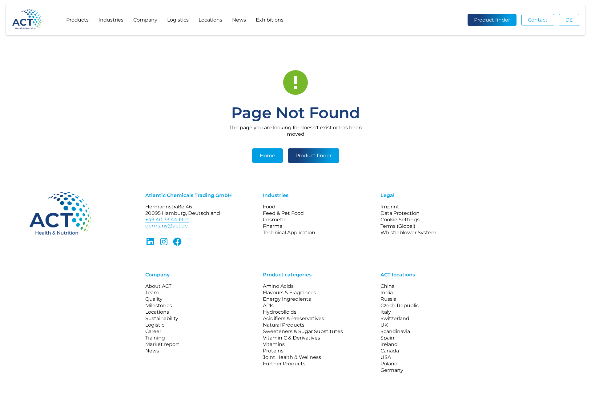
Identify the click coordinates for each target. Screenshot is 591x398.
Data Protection (400, 213)
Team (152, 292)
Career (153, 331)
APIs (268, 305)
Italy (385, 312)
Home (267, 156)
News (239, 20)
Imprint (389, 207)
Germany (391, 370)
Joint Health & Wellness (292, 357)
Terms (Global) (397, 226)
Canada (389, 351)
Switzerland (394, 318)
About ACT (158, 286)
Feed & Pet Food (283, 213)
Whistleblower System (408, 232)
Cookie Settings (400, 220)
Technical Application (289, 232)
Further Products (284, 364)
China (387, 286)
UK (384, 325)
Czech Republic (399, 305)
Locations (210, 20)
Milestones (158, 305)
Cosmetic (274, 220)
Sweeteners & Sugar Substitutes (303, 331)
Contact (538, 20)
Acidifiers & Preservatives (293, 318)
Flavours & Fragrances (289, 292)
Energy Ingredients (287, 299)
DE (569, 20)
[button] (77, 19)
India (386, 292)
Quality (154, 299)
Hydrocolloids (279, 312)
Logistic (154, 325)
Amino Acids (278, 286)
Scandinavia (395, 331)
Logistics (178, 20)
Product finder (492, 20)
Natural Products (283, 325)
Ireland (389, 344)
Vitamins (274, 344)
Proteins (273, 351)
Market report (162, 344)
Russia (388, 299)
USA (385, 357)
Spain (387, 338)
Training (155, 338)
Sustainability (161, 318)
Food (269, 207)
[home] (33, 19)
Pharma (272, 226)
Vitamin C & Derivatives (291, 338)
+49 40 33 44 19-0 (167, 220)
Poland (389, 364)
